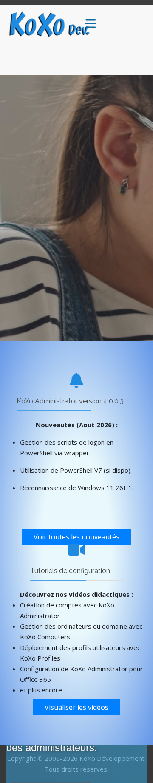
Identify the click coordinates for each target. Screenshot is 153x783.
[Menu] (90, 24)
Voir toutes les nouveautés (76, 537)
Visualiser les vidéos (76, 707)
